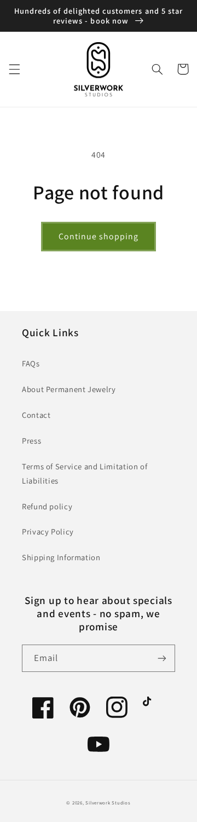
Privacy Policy (48, 531)
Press (31, 440)
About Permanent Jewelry (69, 389)
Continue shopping (99, 236)
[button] (14, 69)
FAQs (31, 363)
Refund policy (47, 506)
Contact (36, 415)
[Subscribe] (162, 658)
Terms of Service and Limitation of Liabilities (84, 473)
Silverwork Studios (107, 803)
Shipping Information (61, 557)
